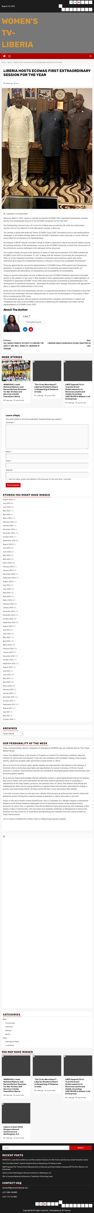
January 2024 (8, 608)
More (5, 1019)
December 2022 (9, 656)
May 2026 (6, 511)
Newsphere (54, 1210)
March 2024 (7, 600)
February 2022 (8, 690)
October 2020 (8, 719)
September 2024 (9, 578)
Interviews (9, 1027)
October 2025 (8, 537)
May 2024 (6, 593)
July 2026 (6, 503)
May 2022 (6, 678)
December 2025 (9, 529)
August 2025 (7, 544)
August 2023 (7, 626)
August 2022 (7, 667)
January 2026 (8, 526)
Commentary (10, 1023)
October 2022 (8, 660)
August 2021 (7, 708)
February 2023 (8, 649)
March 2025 (7, 563)
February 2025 (8, 567)
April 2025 (6, 559)
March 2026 (7, 518)
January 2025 (8, 570)
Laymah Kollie (19, 400)
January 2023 (8, 652)
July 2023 (6, 630)
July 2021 (6, 712)
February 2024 (8, 604)
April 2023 (6, 641)
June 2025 (7, 552)
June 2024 (7, 589)
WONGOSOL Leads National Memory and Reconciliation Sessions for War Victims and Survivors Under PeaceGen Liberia (14, 390)
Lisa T (17, 83)
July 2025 (6, 548)
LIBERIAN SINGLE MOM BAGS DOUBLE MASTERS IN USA (69, 343)
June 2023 (7, 634)
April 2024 (6, 596)
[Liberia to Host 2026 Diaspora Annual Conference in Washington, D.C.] (16, 1113)
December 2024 (9, 574)
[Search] (90, 56)
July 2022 (6, 671)
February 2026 (8, 522)
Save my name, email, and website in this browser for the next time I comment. (40, 479)
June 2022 (7, 675)
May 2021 (6, 716)
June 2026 (7, 507)
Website (9, 470)
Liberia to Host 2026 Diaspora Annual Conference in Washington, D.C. (13, 1130)
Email (8, 461)
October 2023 (8, 619)
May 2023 (6, 637)
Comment (10, 422)
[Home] (4, 56)
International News (12, 1042)
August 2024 (7, 582)
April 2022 (6, 682)
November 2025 (9, 533)
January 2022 (8, 693)
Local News (9, 1045)
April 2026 (6, 514)
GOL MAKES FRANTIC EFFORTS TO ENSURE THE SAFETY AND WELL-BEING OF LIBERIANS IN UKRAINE (23, 344)
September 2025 (9, 540)
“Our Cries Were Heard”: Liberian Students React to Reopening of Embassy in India (46, 388)
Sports (7, 1034)
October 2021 (8, 701)
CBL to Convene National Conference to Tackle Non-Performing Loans (27, 1176)
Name (9, 452)
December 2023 (9, 611)
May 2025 (6, 555)
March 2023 (7, 645)
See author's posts (33, 322)
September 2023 (9, 622)
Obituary (8, 1030)
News (5, 1038)
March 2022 (7, 686)
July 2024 (6, 585)
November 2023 (9, 615)
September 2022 (9, 664)
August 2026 (7, 500)
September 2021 (9, 704)
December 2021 (9, 697)
